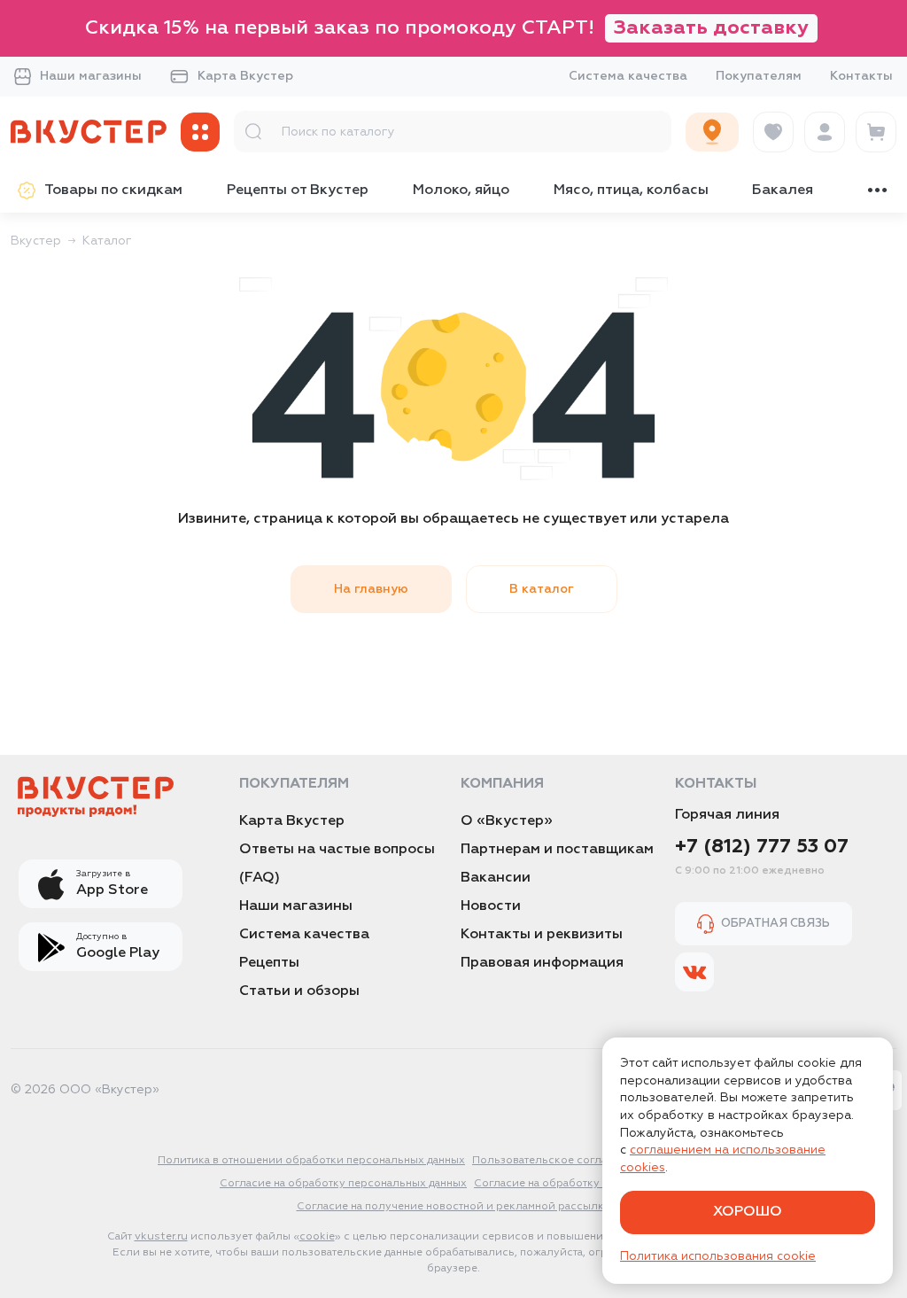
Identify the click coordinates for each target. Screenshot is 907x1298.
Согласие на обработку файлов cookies (580, 1183)
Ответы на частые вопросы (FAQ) (337, 864)
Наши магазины (91, 76)
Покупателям (759, 76)
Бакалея (782, 190)
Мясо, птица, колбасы (631, 190)
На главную (371, 589)
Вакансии (496, 878)
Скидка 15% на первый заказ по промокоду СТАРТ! (447, 28)
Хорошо (747, 1212)
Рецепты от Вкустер (297, 190)
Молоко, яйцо (461, 190)
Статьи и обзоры (299, 991)
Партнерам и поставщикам (557, 850)
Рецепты (269, 963)
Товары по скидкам (113, 190)
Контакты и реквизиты (542, 935)
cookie (317, 1237)
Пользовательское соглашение (557, 1160)
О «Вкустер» (507, 821)
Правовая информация (542, 963)
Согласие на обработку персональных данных (343, 1183)
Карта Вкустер (245, 76)
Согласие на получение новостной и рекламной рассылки (454, 1206)
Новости (491, 906)
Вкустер (36, 241)
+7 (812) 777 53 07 (762, 847)
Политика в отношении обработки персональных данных (311, 1160)
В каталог (541, 589)
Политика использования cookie (718, 1256)
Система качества (628, 76)
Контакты (861, 76)
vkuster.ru (161, 1237)
